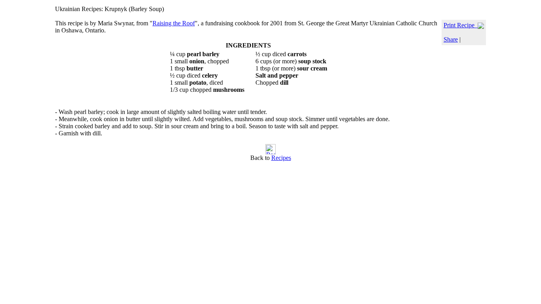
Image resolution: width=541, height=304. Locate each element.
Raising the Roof (173, 23)
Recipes (281, 157)
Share (451, 39)
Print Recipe (461, 25)
